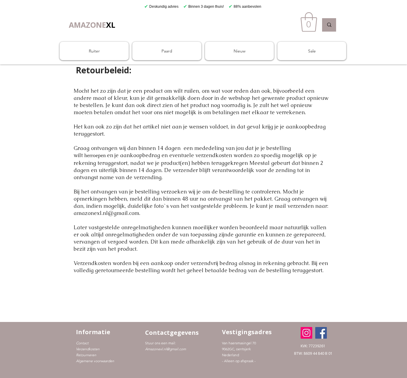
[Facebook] (321, 333)
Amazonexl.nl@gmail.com (165, 349)
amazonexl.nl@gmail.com (106, 213)
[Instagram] (306, 333)
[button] (309, 22)
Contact (82, 343)
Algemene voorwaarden (95, 361)
